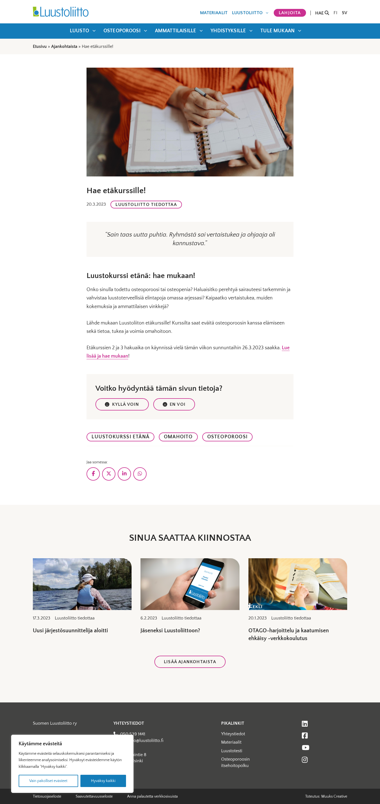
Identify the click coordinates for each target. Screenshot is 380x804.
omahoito (178, 437)
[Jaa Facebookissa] (93, 474)
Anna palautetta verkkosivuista (152, 796)
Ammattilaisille (175, 31)
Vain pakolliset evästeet (48, 781)
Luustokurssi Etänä (120, 437)
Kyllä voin (125, 404)
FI (335, 13)
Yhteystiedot (233, 733)
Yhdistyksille (228, 31)
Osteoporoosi (121, 31)
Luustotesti (231, 750)
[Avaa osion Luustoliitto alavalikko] (267, 13)
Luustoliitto (247, 13)
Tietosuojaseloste (47, 796)
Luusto (79, 31)
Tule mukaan (277, 31)
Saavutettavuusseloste (94, 796)
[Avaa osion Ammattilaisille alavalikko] (201, 30)
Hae (320, 13)
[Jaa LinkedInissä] (124, 474)
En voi (178, 404)
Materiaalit (214, 13)
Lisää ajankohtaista (190, 661)
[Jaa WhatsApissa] (140, 474)
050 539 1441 (132, 734)
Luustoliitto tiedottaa (146, 204)
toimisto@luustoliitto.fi (141, 740)
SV (344, 13)
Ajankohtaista (64, 46)
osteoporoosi (227, 437)
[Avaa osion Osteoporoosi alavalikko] (145, 30)
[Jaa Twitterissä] (108, 474)
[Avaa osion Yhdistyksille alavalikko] (251, 30)
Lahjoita (290, 12)
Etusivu (40, 46)
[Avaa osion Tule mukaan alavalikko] (299, 30)
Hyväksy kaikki (103, 781)
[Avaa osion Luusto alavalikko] (94, 30)
